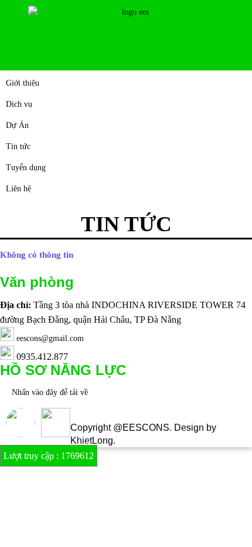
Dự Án (17, 125)
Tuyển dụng (26, 167)
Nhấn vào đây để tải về (50, 392)
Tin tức (18, 146)
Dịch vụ (19, 104)
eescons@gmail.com (50, 338)
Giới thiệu (22, 83)
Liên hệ (18, 188)
